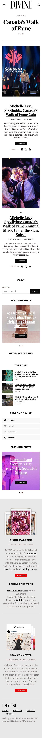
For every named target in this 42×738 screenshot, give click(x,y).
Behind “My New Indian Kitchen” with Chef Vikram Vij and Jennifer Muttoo (26, 374)
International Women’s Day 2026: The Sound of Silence (21, 466)
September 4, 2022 (15, 239)
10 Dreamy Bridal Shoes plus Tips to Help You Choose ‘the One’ (21, 319)
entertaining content (27, 569)
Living (21, 101)
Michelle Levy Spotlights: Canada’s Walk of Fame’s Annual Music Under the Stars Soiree (21, 226)
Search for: (6, 287)
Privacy (10, 713)
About (5, 710)
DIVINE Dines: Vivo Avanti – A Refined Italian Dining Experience (27, 399)
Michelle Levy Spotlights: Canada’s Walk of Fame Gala (21, 110)
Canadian (32, 553)
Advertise (17, 710)
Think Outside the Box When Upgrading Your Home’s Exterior (25, 386)
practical (8, 569)
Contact (31, 710)
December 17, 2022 (15, 119)
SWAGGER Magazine (17, 590)
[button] (19, 346)
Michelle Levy (28, 119)
